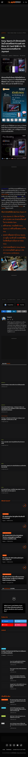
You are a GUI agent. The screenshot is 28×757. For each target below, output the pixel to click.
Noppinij (9, 317)
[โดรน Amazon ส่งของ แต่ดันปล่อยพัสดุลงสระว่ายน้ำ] (5, 670)
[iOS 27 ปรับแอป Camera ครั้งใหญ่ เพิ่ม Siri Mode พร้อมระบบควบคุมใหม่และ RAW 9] (5, 725)
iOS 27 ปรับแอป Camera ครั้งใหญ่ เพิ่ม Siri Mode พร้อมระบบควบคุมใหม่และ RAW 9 (18, 725)
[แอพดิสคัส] (14, 2)
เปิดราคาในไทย (4, 194)
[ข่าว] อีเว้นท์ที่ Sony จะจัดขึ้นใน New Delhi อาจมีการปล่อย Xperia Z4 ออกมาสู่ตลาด (13, 490)
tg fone (18, 299)
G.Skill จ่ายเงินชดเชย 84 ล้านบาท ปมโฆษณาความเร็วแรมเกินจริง (13, 652)
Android (12, 32)
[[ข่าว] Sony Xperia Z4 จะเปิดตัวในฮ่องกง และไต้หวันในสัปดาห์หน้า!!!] (14, 455)
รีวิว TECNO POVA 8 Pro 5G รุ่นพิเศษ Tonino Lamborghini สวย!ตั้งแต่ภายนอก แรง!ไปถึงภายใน (13, 537)
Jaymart (3, 208)
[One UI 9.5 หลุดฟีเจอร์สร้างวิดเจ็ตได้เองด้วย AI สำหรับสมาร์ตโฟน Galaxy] (5, 663)
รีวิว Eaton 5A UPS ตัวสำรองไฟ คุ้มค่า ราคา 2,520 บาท (13, 559)
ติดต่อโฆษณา (9, 749)
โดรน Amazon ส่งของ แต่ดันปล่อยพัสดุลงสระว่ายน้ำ (18, 669)
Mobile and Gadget (6, 699)
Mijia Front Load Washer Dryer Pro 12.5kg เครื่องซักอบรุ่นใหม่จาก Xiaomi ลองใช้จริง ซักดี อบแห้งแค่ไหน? (13, 608)
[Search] (26, 2)
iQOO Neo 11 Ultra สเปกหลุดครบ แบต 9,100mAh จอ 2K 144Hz (17, 716)
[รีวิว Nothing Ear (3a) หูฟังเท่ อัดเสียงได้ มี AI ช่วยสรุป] (14, 512)
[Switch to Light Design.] (24, 2)
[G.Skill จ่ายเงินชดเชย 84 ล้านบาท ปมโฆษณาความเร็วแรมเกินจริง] (14, 640)
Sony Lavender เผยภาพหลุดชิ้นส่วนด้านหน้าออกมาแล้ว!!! (13, 442)
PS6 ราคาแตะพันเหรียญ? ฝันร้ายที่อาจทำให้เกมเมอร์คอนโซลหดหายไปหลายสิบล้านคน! (18, 677)
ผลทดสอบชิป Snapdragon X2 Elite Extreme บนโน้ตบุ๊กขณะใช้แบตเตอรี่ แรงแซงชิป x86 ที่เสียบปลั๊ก (18, 709)
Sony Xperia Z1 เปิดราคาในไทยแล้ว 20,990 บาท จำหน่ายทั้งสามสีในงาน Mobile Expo (14, 219)
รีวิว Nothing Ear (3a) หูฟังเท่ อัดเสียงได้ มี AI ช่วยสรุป (14, 517)
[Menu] (2, 2)
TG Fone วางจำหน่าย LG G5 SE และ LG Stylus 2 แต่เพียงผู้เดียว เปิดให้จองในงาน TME (12, 418)
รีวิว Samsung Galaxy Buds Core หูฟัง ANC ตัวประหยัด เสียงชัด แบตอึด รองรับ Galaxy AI (18, 701)
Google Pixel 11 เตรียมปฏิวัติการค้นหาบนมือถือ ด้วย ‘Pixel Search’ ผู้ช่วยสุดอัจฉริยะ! (18, 685)
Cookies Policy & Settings (19, 749)
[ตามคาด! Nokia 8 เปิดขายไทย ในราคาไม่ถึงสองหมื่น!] (14, 374)
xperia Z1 (24, 299)
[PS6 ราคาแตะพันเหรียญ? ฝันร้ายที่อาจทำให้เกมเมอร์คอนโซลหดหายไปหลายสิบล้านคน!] (5, 677)
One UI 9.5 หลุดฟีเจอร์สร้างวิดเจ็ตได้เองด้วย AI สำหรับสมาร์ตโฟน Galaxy (17, 662)
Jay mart (4, 299)
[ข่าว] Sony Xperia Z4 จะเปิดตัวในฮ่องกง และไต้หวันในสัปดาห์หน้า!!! (13, 466)
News (15, 32)
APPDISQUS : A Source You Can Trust (19, 752)
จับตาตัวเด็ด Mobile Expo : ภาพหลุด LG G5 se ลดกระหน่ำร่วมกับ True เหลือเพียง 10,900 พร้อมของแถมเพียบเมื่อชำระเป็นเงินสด (13, 408)
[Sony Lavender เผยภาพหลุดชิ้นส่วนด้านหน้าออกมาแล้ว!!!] (14, 431)
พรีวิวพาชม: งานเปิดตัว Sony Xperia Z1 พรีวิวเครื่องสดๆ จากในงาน (14, 228)
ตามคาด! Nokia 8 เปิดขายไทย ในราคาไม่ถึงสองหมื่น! (13, 384)
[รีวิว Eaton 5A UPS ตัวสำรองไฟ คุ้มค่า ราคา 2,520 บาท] (14, 554)
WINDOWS (3, 707)
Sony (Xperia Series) (11, 299)
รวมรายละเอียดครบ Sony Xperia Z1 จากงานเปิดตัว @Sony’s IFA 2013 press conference (14, 250)
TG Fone (21, 206)
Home (9, 32)
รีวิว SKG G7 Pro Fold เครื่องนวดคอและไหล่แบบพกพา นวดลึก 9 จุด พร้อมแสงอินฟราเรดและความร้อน (13, 578)
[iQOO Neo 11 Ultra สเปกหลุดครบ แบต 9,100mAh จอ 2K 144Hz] (5, 718)
